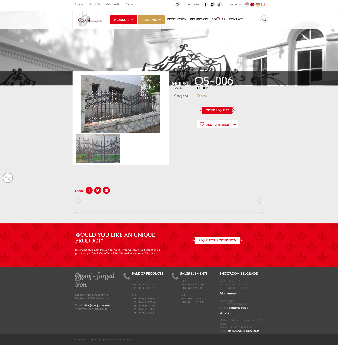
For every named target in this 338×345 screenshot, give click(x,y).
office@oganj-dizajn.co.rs (97, 305)
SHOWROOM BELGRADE (239, 273)
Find (264, 19)
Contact (236, 19)
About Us (94, 4)
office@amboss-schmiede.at (243, 331)
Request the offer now (217, 240)
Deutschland (258, 4)
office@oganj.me (238, 308)
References (199, 19)
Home (79, 4)
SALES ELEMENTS (193, 273)
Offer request (217, 110)
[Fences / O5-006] (120, 104)
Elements (149, 19)
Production (177, 19)
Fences (202, 95)
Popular (219, 19)
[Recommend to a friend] (106, 191)
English (252, 4)
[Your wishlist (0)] (177, 4)
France (263, 4)
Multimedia (113, 4)
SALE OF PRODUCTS (147, 273)
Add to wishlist (218, 124)
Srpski (247, 4)
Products (121, 19)
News (129, 4)
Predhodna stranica (8, 178)
